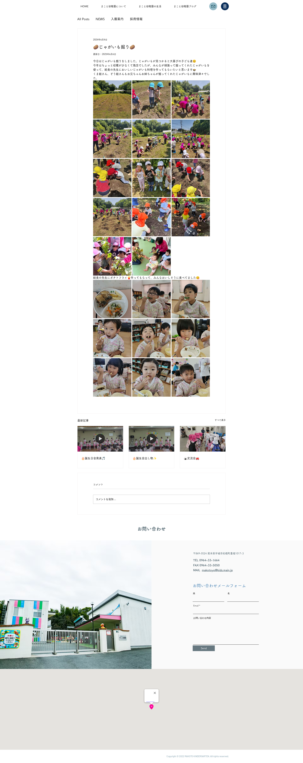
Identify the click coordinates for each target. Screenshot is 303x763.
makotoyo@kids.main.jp (217, 570)
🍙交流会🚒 (191, 458)
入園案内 (117, 19)
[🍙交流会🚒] (203, 439)
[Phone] (225, 6)
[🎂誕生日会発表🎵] (100, 439)
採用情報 (136, 19)
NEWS (100, 19)
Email (196, 606)
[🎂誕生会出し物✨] (151, 439)
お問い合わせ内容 (202, 618)
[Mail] (213, 6)
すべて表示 (220, 420)
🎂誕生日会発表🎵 (93, 458)
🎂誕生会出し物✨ (145, 458)
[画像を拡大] (112, 99)
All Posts (83, 19)
